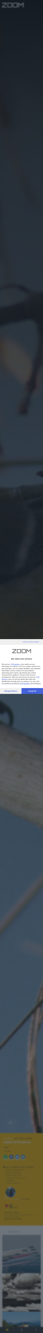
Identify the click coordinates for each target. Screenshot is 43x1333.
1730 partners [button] (15, 664)
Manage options (10, 691)
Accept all (32, 691)
